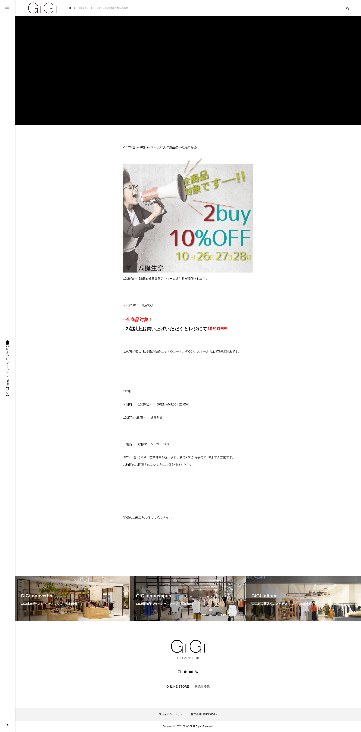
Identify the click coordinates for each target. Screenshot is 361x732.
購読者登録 (202, 686)
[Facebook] (185, 671)
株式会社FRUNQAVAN (204, 714)
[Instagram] (179, 671)
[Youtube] (191, 671)
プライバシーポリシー (172, 714)
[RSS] (7, 724)
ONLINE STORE (177, 686)
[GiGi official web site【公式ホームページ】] (42, 8)
